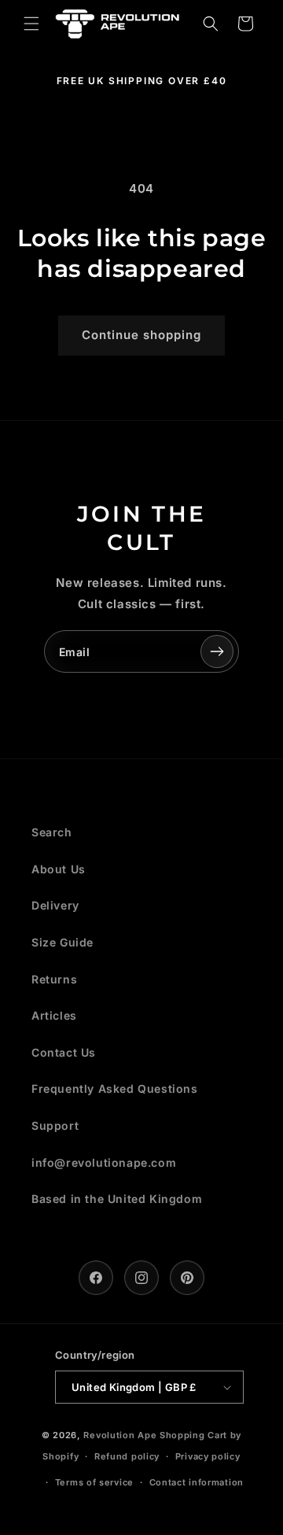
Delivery (55, 905)
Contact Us (63, 1052)
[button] (31, 23)
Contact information (196, 1482)
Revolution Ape (119, 1435)
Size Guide (62, 942)
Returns (54, 979)
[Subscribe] (216, 651)
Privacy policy (208, 1456)
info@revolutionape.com (103, 1162)
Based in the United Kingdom (116, 1198)
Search (51, 832)
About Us (58, 869)
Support (55, 1125)
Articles (54, 1015)
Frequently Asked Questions (114, 1088)
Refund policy (127, 1456)
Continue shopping (141, 334)
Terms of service (94, 1482)
